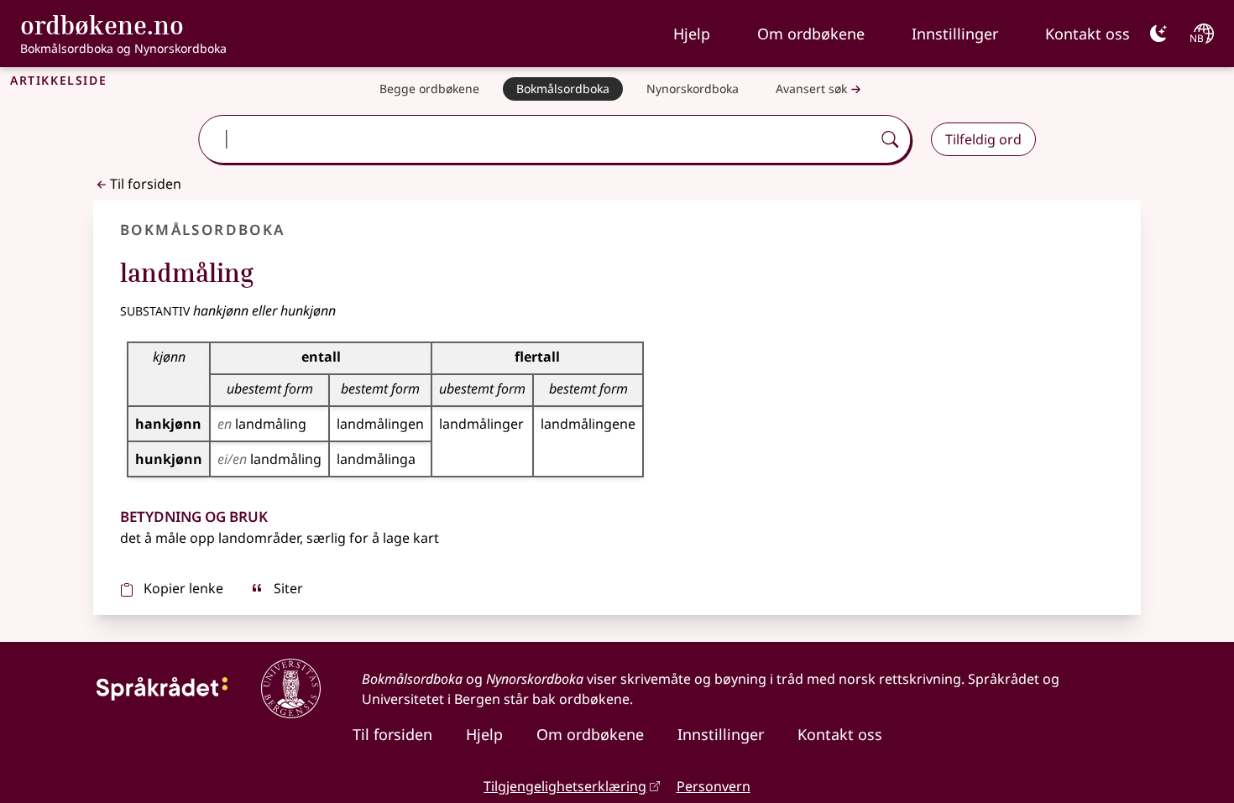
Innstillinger (955, 33)
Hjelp (691, 33)
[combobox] (537, 139)
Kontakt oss (1087, 33)
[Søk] (890, 139)
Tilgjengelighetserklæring (565, 786)
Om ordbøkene (811, 33)
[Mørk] (1158, 33)
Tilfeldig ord (983, 139)
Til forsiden (145, 184)
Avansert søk (811, 88)
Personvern (713, 786)
